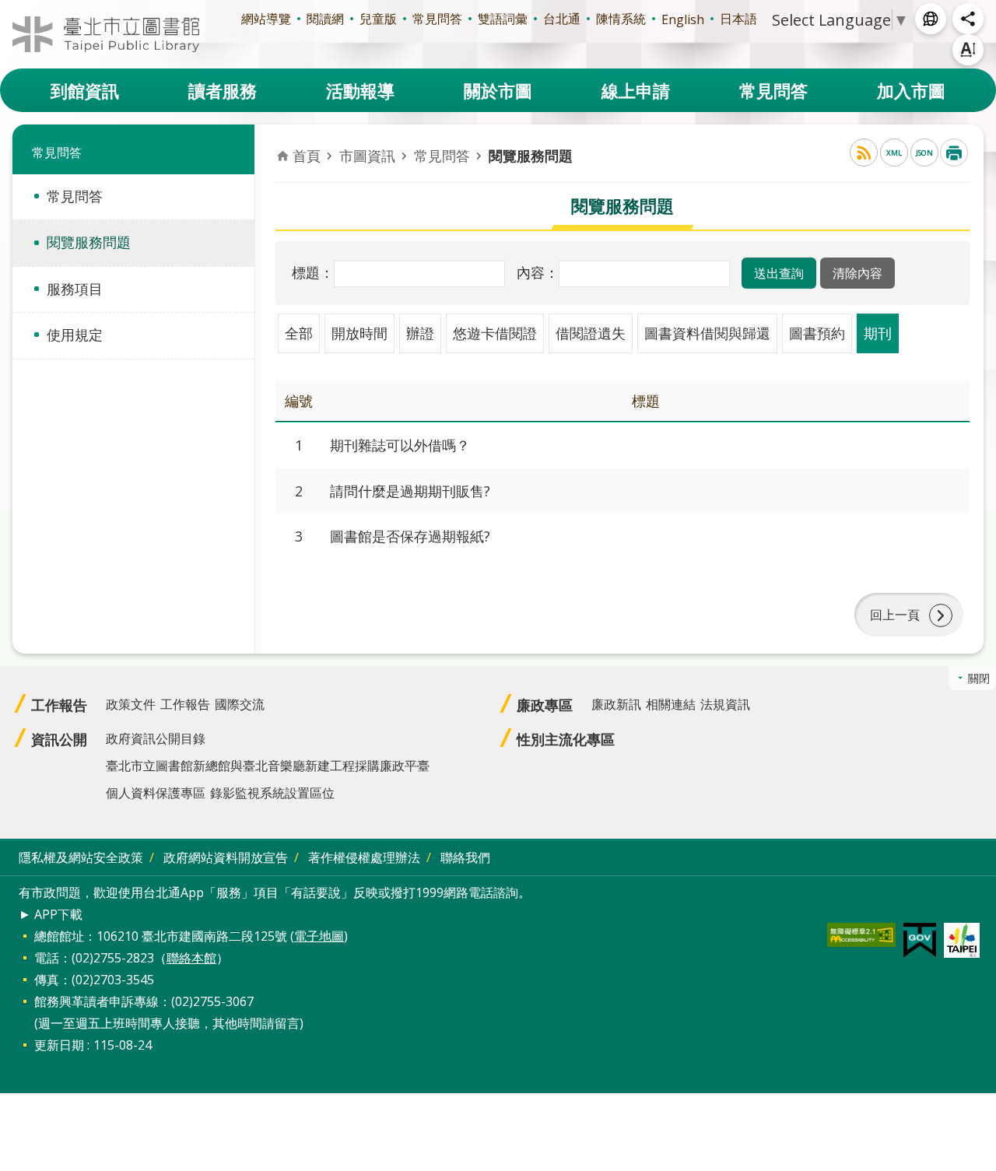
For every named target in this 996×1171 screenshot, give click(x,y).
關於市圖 (498, 90)
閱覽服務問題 (89, 242)
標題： (313, 272)
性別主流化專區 (566, 739)
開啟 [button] (930, 18)
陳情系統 (621, 18)
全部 (299, 333)
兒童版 (378, 18)
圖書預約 (817, 333)
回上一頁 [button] (895, 614)
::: (9, 8)
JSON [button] (924, 153)
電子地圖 (319, 936)
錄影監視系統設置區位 (272, 792)
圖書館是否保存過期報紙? (410, 536)
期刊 (878, 333)
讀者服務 (222, 90)
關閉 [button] (979, 678)
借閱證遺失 (591, 333)
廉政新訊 (616, 704)
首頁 (307, 155)
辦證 (420, 333)
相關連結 (671, 704)
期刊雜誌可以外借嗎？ (400, 445)
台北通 (561, 18)
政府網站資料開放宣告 (225, 857)
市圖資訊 (367, 155)
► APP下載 (50, 914)
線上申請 (635, 90)
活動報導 (360, 90)
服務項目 (75, 288)
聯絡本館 (191, 957)
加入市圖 (911, 90)
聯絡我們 (465, 857)
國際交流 (240, 704)
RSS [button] (864, 152)
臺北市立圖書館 (105, 34)
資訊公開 (59, 739)
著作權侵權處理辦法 (364, 857)
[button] (779, 273)
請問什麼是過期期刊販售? (410, 491)
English (682, 19)
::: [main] (284, 140)
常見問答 (437, 18)
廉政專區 (545, 705)
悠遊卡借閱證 (495, 333)
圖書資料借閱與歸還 (707, 333)
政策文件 (131, 704)
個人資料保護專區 (155, 792)
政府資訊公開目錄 (155, 738)
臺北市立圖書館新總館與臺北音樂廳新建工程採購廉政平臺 (268, 765)
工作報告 (59, 705)
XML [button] (894, 153)
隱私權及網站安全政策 (81, 857)
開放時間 (359, 333)
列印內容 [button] (954, 152)
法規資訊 (725, 704)
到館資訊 (85, 90)
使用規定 (75, 334)
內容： (538, 272)
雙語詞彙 (503, 18)
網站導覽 (266, 18)
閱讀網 (325, 18)
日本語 (738, 18)
